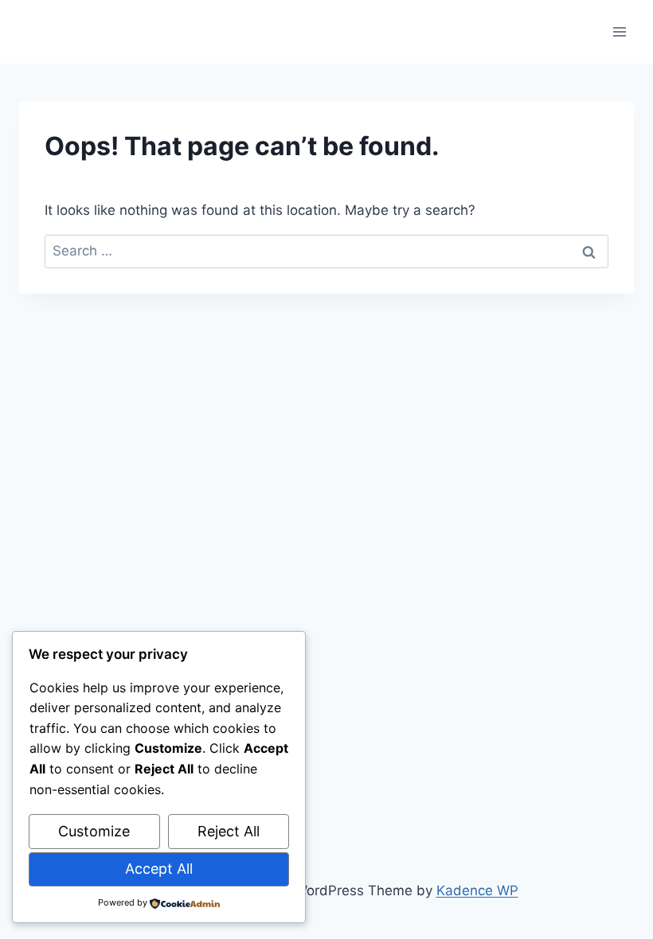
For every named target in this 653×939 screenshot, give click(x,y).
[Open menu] (619, 31)
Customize (94, 831)
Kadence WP (477, 890)
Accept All (159, 868)
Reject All (228, 831)
